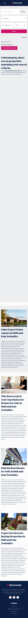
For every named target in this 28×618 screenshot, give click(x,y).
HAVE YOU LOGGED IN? (7, 44)
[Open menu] (4, 3)
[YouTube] (17, 597)
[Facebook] (10, 597)
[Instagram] (14, 597)
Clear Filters (24, 37)
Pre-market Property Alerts (9, 48)
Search (14, 31)
